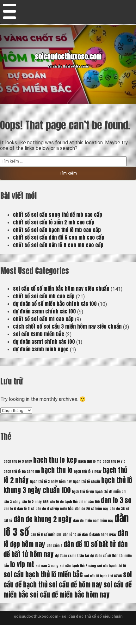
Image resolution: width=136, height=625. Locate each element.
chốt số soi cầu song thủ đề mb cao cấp (57, 214)
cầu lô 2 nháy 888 (35, 501)
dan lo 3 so (116, 500)
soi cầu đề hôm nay (75, 585)
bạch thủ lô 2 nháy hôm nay (51, 481)
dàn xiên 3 (54, 545)
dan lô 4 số (25, 508)
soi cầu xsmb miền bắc (38, 334)
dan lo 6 (9, 508)
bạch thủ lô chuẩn (86, 481)
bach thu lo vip (113, 461)
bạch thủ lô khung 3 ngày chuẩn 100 (67, 485)
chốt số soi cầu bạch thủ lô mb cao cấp (57, 230)
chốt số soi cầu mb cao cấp (44, 296)
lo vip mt (22, 564)
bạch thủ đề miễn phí (111, 491)
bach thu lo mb (89, 461)
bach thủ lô (12, 471)
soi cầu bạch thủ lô (111, 565)
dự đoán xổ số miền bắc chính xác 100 (55, 303)
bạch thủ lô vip (83, 491)
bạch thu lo (56, 470)
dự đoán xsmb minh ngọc (41, 349)
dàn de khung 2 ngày (43, 519)
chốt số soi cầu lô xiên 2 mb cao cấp (53, 222)
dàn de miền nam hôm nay (93, 520)
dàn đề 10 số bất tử (90, 544)
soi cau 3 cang (46, 565)
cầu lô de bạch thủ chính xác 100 (75, 501)
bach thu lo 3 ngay (17, 461)
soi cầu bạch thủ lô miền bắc (43, 574)
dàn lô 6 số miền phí (45, 534)
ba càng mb (31, 471)
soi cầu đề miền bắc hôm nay (70, 595)
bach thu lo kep (55, 460)
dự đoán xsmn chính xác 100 (44, 311)
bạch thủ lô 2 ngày (88, 471)
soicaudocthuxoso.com (68, 56)
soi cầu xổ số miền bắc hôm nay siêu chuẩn (61, 288)
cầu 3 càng (11, 501)
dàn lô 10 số (72, 534)
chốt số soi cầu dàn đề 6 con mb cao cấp (58, 237)
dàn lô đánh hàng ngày (99, 534)
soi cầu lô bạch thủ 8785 (103, 576)
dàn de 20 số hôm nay (91, 508)
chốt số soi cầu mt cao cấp (43, 319)
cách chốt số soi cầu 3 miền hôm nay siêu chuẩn (67, 326)
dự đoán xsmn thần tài (72, 555)
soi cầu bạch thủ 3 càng (77, 565)
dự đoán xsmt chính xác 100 (44, 341)
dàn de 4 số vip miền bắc (54, 508)
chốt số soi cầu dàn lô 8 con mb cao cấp (58, 245)
